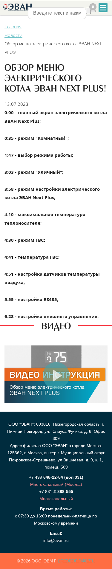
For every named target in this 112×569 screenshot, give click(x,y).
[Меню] (103, 7)
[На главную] (17, 7)
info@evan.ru (56, 540)
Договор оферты (76, 561)
